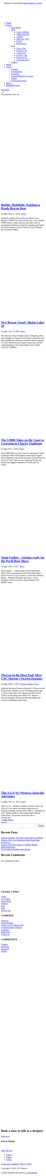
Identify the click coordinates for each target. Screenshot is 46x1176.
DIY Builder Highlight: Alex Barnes (15, 849)
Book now (5, 1136)
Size (13, 46)
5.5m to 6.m (21, 53)
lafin (5, 214)
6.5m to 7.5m (21, 55)
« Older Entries (7, 820)
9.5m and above (22, 60)
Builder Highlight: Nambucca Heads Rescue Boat (20, 206)
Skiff (3, 908)
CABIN (19, 37)
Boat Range (16, 27)
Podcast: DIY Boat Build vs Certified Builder (19, 845)
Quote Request (7, 923)
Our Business (16, 71)
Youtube (4, 944)
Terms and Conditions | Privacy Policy (16, 1164)
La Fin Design (31, 1173)
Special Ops (6, 910)
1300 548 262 (6, 1151)
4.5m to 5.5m (21, 51)
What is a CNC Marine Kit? (12, 925)
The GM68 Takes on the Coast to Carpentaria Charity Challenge (22, 441)
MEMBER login (13, 85)
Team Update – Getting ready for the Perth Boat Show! (23, 559)
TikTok (4, 951)
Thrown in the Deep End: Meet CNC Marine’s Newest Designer (22, 676)
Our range (5, 90)
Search (4, 822)
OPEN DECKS (22, 34)
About (8, 67)
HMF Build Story (8, 847)
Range (8, 25)
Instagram (5, 947)
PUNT (19, 41)
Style (13, 30)
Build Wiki (5, 932)
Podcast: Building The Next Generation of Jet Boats (22, 838)
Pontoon (4, 904)
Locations (15, 74)
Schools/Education (18, 81)
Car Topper (5, 899)
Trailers (14, 62)
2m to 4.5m (21, 48)
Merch (8, 83)
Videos (14, 78)
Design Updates (26, 684)
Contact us (5, 934)
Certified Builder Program (11, 927)
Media (8, 64)
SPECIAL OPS (22, 39)
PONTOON (21, 44)
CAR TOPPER (22, 32)
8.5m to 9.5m (21, 58)
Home (8, 23)
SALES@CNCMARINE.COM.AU (16, 1146)
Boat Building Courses (33, 3)
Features (14, 69)
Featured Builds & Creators (22, 76)
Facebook (5, 949)
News (23, 214)
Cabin (3, 897)
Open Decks (6, 901)
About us (4, 920)
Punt (3, 906)
